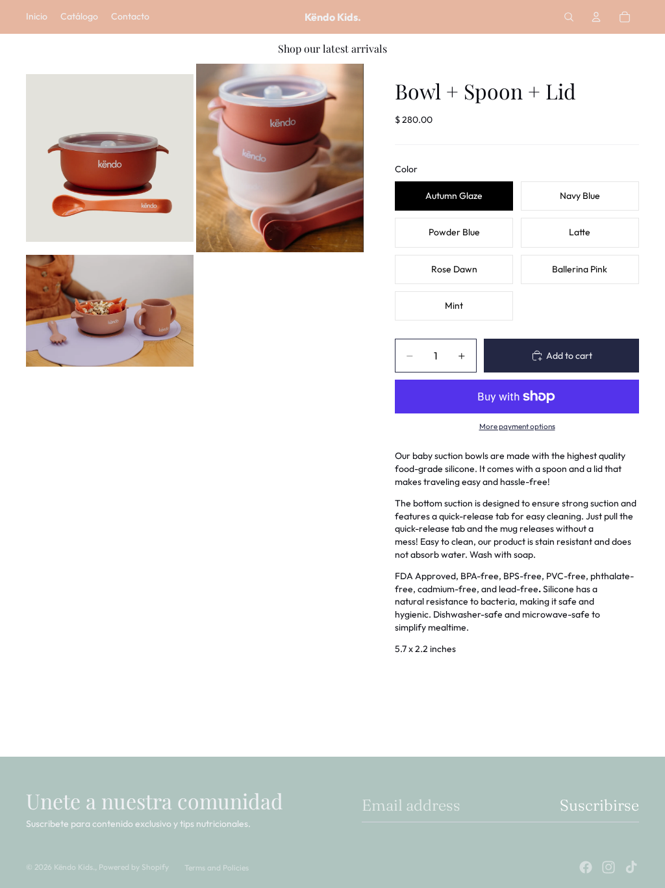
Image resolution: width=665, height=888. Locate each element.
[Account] (596, 17)
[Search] (569, 17)
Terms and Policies (216, 867)
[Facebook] (586, 867)
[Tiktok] (631, 867)
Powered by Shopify (134, 867)
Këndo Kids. (74, 867)
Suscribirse (599, 805)
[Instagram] (608, 867)
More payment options (517, 426)
